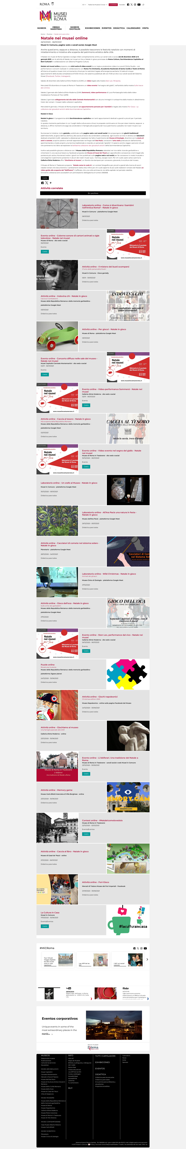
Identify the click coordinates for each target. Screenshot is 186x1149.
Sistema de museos (48, 1058)
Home (43, 34)
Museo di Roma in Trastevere (51, 1115)
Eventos (106, 28)
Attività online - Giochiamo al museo (59, 727)
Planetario (44, 1134)
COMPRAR (113, 4)
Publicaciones (46, 1060)
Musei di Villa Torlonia (48, 1118)
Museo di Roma (46, 1105)
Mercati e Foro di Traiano (49, 1077)
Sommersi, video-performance (94, 92)
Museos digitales (74, 28)
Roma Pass (72, 1067)
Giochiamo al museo (73, 160)
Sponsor (125, 1062)
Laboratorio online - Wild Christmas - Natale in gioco (109, 574)
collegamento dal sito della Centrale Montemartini (75, 100)
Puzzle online (48, 664)
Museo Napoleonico (48, 1108)
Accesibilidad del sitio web (133, 1144)
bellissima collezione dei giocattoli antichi (88, 145)
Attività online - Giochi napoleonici (100, 696)
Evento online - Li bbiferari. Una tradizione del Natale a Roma (110, 759)
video (89, 81)
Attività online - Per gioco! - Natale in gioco (104, 329)
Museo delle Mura (47, 1089)
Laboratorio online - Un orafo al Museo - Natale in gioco (69, 483)
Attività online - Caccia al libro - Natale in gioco (65, 851)
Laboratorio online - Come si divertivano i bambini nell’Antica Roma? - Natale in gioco (108, 206)
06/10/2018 (134, 995)
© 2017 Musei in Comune (79, 1144)
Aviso (124, 1060)
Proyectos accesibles (102, 1086)
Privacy (92, 1144)
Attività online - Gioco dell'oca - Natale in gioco (65, 603)
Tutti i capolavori (105, 1056)
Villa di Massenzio (47, 1094)
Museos (41, 28)
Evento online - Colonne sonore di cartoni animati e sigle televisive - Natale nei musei (70, 236)
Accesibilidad (73, 1076)
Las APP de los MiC (74, 1072)
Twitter (57, 76)
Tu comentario (73, 1083)
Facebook (50, 76)
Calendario (133, 28)
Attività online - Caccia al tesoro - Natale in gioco (66, 419)
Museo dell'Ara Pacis (48, 1079)
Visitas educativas (74, 1069)
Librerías (71, 1080)
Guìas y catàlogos (74, 1074)
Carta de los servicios (48, 1063)
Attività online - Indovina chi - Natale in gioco (64, 296)
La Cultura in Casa (50, 912)
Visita (145, 28)
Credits (121, 1144)
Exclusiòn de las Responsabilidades (107, 1144)
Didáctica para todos (102, 1079)
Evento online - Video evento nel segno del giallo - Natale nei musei (111, 451)
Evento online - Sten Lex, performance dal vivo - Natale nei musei (112, 636)
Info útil (71, 1058)
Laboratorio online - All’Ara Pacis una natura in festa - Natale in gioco (109, 513)
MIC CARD (71, 1065)
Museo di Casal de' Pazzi (49, 1091)
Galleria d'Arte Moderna (49, 1110)
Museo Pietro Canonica (49, 1113)
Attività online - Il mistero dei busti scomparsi (105, 266)
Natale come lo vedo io (82, 165)
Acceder (122, 4)
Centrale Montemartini (49, 1074)
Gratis (44, 178)
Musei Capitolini (47, 1072)
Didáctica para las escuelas (104, 1077)
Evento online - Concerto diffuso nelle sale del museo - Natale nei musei (69, 359)
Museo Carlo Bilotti (47, 1127)
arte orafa (117, 141)
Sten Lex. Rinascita (113, 81)
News (124, 1058)
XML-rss (144, 1144)
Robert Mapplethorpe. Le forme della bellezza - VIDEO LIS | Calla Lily (77, 995)
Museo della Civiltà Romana (51, 1086)
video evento (92, 85)
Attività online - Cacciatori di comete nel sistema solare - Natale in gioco (70, 544)
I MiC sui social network (119, 964)
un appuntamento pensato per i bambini (95, 107)
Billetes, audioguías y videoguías (79, 1063)
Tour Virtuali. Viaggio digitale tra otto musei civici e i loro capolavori (49, 961)
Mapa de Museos (74, 1060)
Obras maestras (56, 28)
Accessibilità (72, 1078)
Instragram (65, 76)
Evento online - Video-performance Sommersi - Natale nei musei (112, 390)
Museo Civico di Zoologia (49, 1136)
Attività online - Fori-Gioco (95, 882)
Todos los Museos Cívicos (96, 4)
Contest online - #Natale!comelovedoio (102, 820)
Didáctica (119, 28)
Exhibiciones (92, 28)
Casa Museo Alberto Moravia (51, 1125)
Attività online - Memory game (56, 790)
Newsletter (45, 1065)
